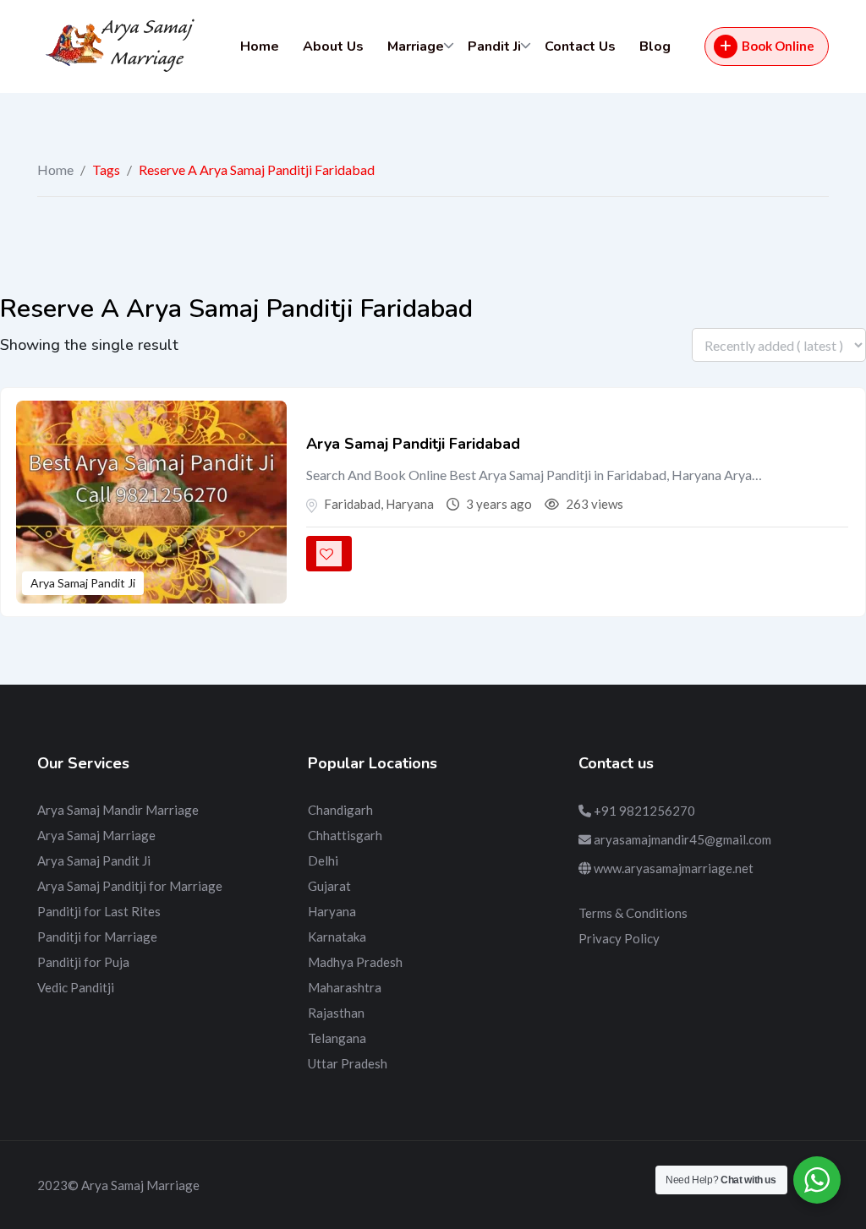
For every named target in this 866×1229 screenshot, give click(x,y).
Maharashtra (344, 987)
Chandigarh (340, 809)
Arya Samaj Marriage (96, 835)
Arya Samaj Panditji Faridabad (413, 444)
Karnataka (337, 936)
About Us (333, 46)
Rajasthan (336, 1012)
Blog (655, 46)
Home (259, 46)
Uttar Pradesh (347, 1063)
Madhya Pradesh (355, 962)
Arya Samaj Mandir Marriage (118, 809)
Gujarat (329, 885)
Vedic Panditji (75, 987)
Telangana (337, 1038)
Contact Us (580, 46)
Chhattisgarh (345, 835)
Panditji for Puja (83, 962)
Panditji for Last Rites (99, 911)
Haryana (332, 911)
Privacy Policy (619, 938)
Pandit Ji (494, 46)
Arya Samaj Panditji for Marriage (129, 885)
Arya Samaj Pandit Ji (82, 583)
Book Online (778, 45)
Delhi (323, 860)
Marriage (415, 46)
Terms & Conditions (633, 912)
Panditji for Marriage (97, 936)
